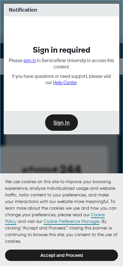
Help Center (65, 82)
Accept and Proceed (61, 255)
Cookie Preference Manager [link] (71, 221)
